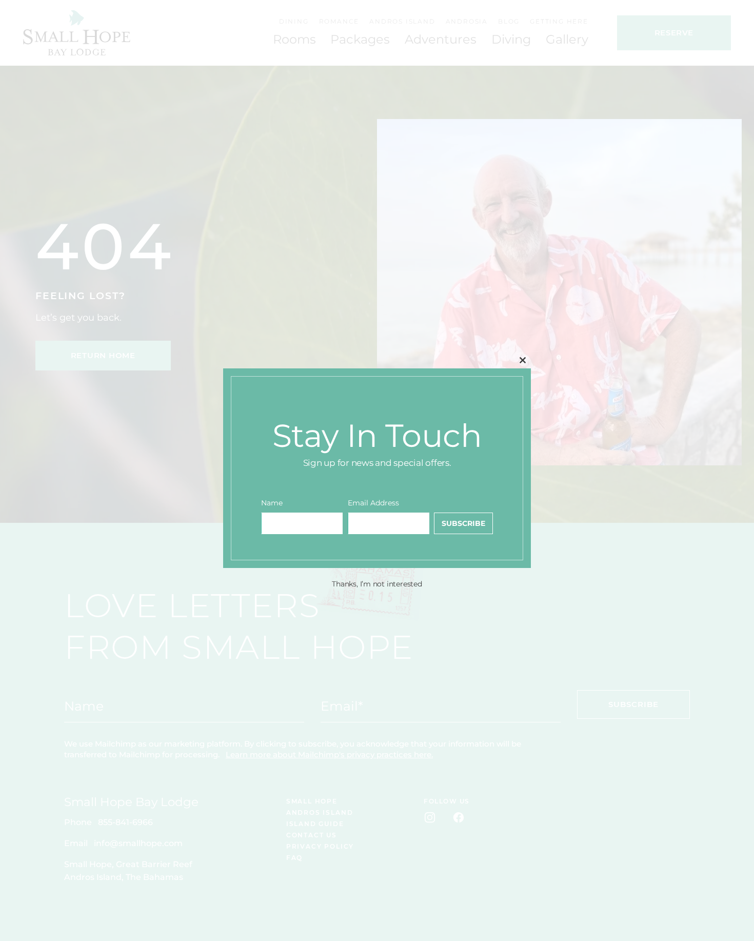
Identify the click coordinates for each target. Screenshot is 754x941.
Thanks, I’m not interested (377, 584)
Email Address (373, 502)
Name (272, 502)
